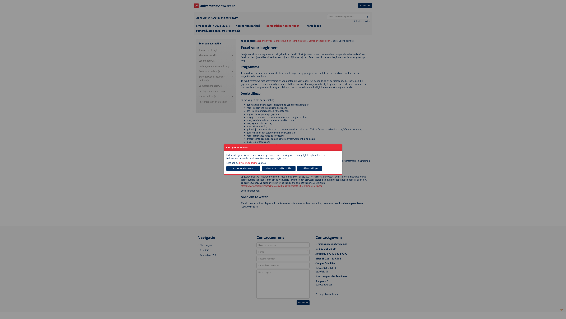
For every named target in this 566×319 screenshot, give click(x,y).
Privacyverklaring (248, 162)
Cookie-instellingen (310, 168)
